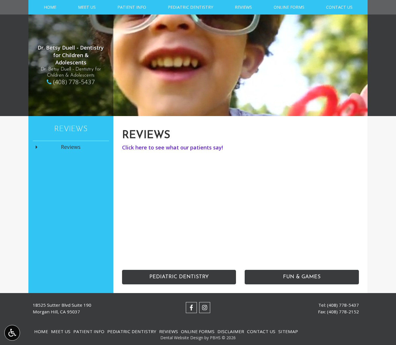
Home (50, 7)
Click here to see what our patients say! (172, 147)
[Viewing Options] (12, 333)
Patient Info (131, 7)
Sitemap (288, 331)
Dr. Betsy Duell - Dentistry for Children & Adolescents (71, 55)
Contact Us (339, 7)
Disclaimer (230, 331)
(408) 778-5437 (74, 82)
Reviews (243, 7)
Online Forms (289, 7)
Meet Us (87, 7)
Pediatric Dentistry (190, 7)
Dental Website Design (181, 337)
